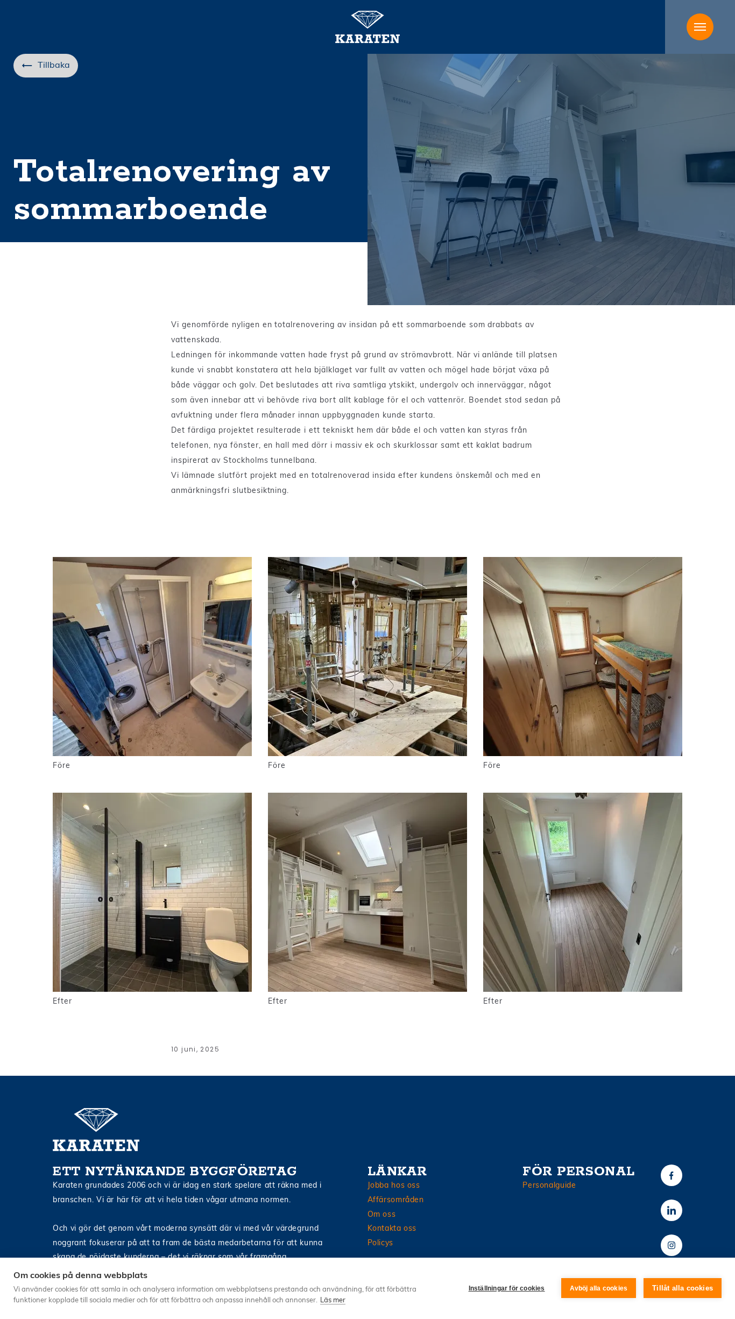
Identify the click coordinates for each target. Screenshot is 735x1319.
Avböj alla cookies (599, 1288)
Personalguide (549, 1186)
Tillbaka (54, 65)
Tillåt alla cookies (682, 1288)
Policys (380, 1243)
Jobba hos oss (393, 1186)
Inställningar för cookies (507, 1288)
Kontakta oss (392, 1229)
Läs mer (332, 1300)
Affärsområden (395, 1200)
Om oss (381, 1215)
